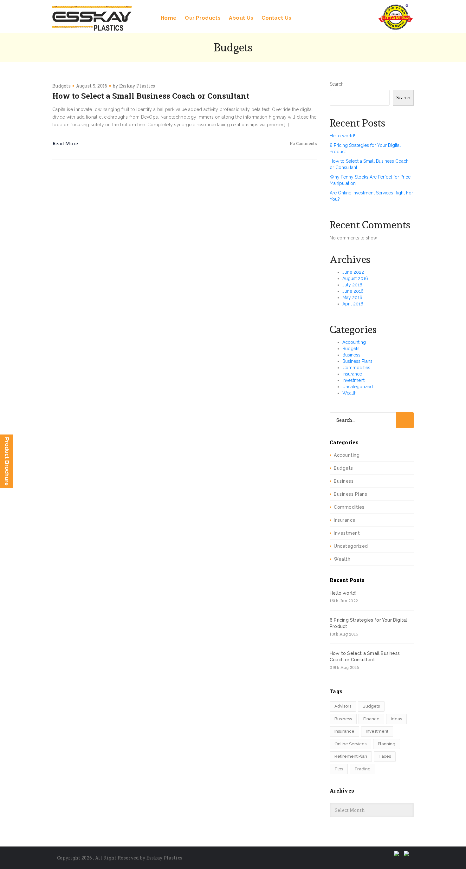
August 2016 (355, 278)
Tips (338, 769)
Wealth (349, 392)
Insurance (352, 373)
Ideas (396, 718)
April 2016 (352, 303)
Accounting (354, 342)
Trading (362, 769)
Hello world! (342, 135)
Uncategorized (357, 386)
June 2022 (353, 272)
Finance (371, 718)
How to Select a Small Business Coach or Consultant (150, 96)
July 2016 (352, 284)
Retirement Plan (350, 756)
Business (351, 354)
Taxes (385, 756)
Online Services (350, 744)
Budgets (61, 86)
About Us (241, 18)
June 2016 (353, 291)
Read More (65, 143)
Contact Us (276, 18)
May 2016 (352, 297)
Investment (353, 380)
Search (337, 84)
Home (169, 18)
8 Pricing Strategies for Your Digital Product (368, 623)
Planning (386, 744)
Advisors (342, 706)
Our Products (203, 18)
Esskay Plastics (137, 86)
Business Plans (357, 361)
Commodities (356, 367)
